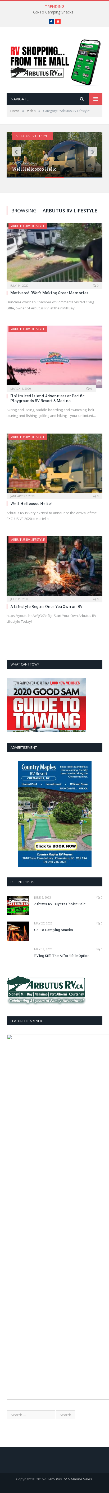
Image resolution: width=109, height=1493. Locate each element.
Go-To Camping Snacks (53, 12)
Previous (16, 151)
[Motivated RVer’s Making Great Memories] (54, 254)
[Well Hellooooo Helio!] (54, 465)
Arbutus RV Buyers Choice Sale (60, 903)
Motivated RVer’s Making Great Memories (49, 292)
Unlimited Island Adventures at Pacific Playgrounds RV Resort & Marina (47, 398)
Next (92, 151)
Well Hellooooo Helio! (34, 169)
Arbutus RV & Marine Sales (70, 1479)
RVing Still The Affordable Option (61, 955)
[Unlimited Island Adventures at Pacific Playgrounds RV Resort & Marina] (54, 357)
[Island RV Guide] (54, 60)
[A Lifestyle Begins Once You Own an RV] (54, 567)
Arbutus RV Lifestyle (32, 136)
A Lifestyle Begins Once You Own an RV (46, 606)
